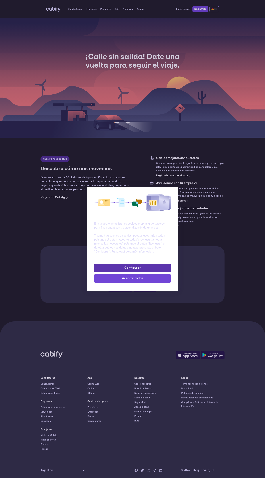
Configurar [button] (132, 268)
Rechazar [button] (132, 259)
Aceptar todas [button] (132, 278)
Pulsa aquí (118, 252)
